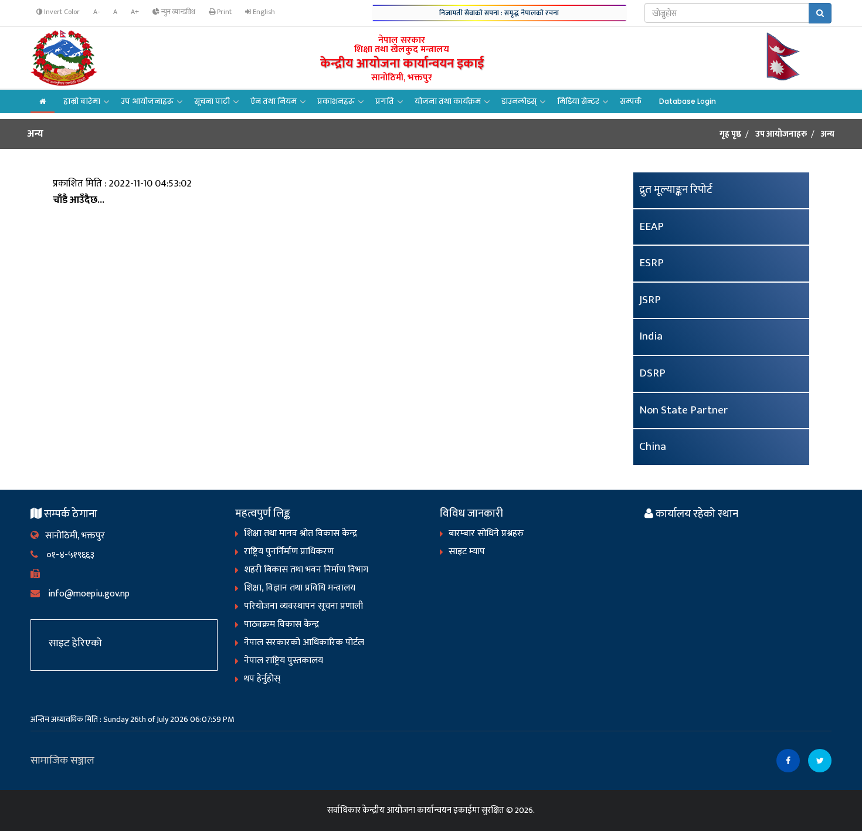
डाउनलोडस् (519, 101)
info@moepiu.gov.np (85, 594)
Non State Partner (683, 410)
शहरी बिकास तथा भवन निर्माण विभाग (306, 570)
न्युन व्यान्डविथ (177, 12)
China (652, 446)
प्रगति (384, 101)
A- (96, 12)
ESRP (651, 263)
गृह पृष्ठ (730, 134)
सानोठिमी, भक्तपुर (72, 536)
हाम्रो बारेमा (81, 101)
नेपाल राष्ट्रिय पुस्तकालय (283, 661)
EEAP (651, 227)
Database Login (687, 101)
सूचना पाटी (212, 101)
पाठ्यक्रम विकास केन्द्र (281, 624)
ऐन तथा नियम (273, 101)
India (651, 336)
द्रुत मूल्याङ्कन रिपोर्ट (675, 190)
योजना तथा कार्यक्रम (448, 101)
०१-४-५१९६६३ (66, 555)
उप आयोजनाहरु (147, 101)
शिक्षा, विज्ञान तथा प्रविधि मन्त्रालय (299, 588)
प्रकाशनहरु (336, 101)
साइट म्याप (467, 551)
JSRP (650, 300)
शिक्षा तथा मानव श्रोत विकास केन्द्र (300, 533)
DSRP (652, 373)
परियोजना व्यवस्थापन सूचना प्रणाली (303, 606)
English (263, 12)
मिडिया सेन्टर (578, 101)
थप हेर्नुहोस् (262, 679)
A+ (135, 12)
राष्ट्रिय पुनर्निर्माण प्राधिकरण (289, 551)
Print (223, 12)
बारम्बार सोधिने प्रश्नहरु (486, 533)
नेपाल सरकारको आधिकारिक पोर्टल (304, 642)
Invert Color (61, 12)
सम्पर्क (631, 101)
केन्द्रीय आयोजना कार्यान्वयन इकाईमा (421, 810)
